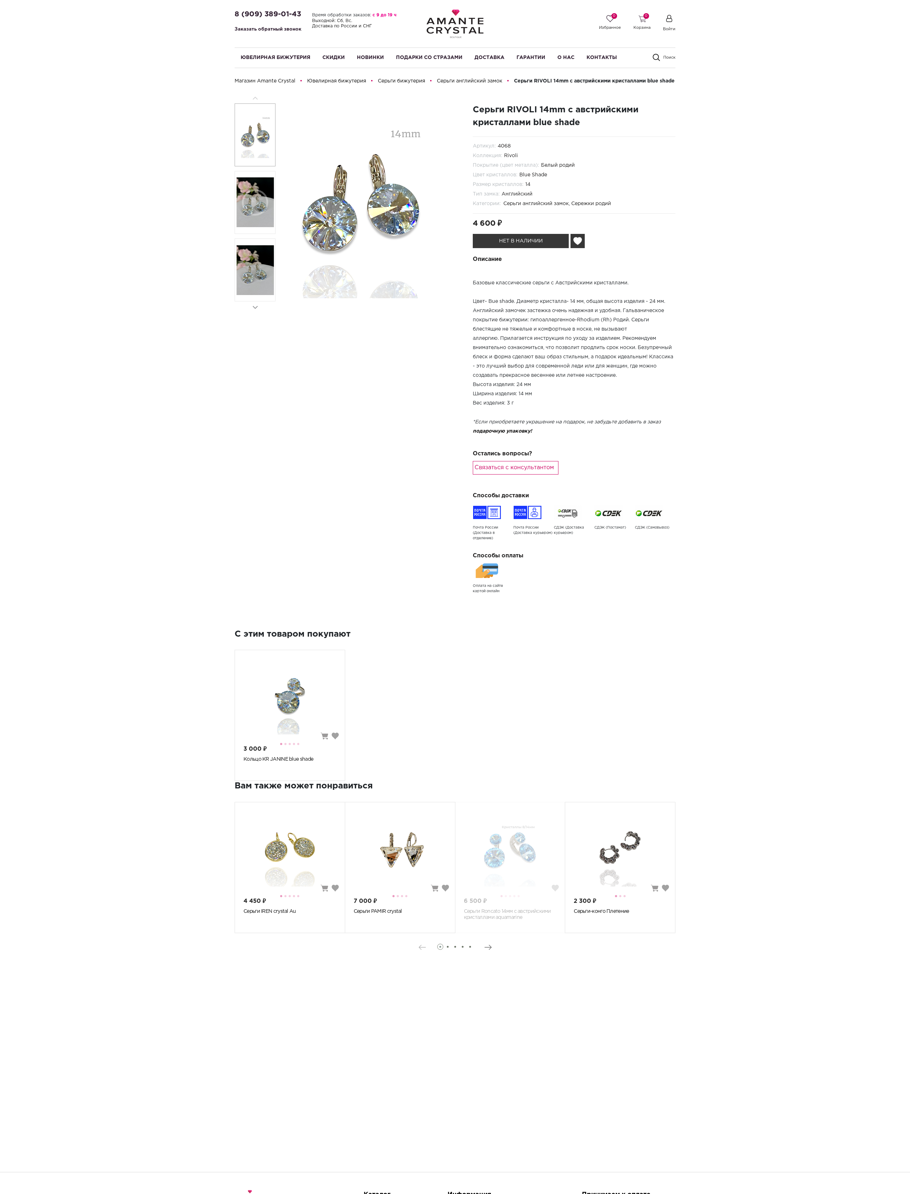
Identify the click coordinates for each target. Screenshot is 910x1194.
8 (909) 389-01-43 (268, 14)
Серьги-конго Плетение (601, 911)
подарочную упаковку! (502, 431)
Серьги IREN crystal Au (269, 911)
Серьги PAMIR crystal (378, 911)
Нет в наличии (521, 241)
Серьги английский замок (536, 204)
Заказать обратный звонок (268, 29)
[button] (255, 307)
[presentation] (422, 947)
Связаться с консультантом (514, 467)
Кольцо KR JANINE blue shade (278, 759)
